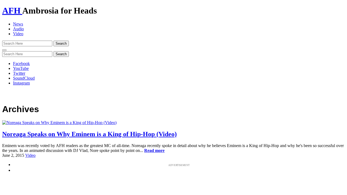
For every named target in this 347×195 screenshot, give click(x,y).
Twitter (19, 73)
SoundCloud (24, 78)
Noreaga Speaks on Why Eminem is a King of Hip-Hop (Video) (89, 134)
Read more (154, 150)
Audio (18, 29)
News (18, 24)
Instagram (21, 83)
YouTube (21, 68)
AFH (12, 10)
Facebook (21, 63)
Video (18, 33)
